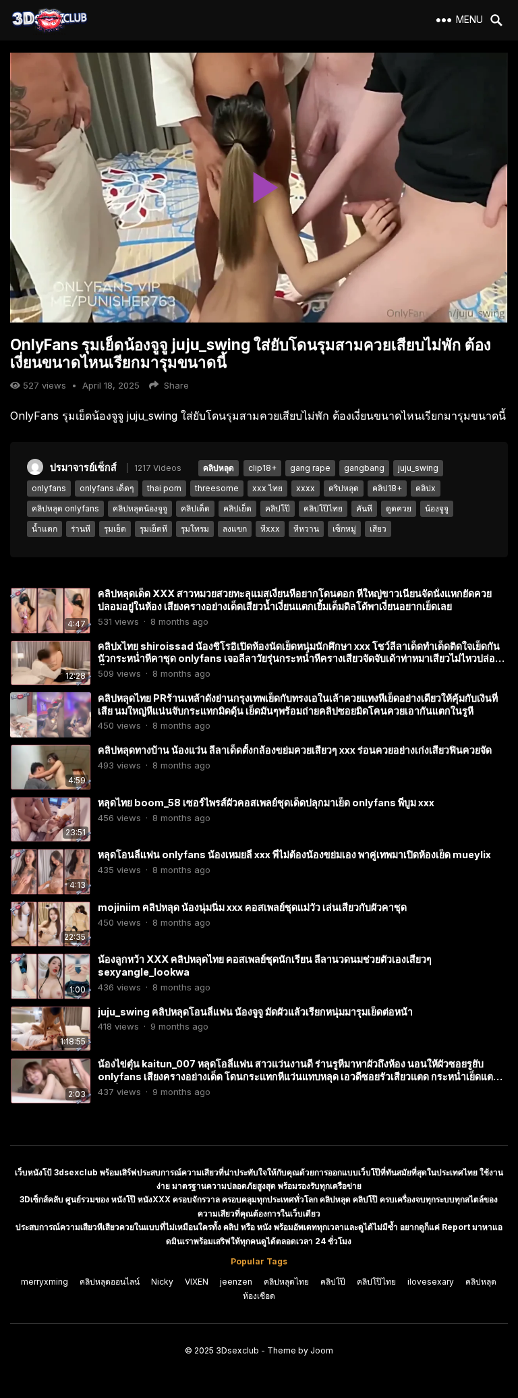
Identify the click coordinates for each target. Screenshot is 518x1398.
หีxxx (270, 529)
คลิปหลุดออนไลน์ (110, 1282)
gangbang (364, 468)
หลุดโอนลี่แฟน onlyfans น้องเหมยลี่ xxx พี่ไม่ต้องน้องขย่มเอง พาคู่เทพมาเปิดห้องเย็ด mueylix (294, 854)
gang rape (310, 468)
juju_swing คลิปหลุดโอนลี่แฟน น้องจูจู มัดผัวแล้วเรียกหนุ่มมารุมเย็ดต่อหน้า (255, 1011)
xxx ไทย (267, 488)
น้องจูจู (437, 508)
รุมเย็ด (115, 529)
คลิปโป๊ (277, 508)
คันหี (364, 508)
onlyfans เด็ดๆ (107, 488)
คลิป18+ (387, 488)
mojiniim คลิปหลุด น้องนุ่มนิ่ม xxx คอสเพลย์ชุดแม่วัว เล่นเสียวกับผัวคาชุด (252, 907)
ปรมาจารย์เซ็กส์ (83, 467)
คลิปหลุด (218, 468)
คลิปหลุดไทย (286, 1282)
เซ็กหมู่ (344, 529)
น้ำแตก (44, 529)
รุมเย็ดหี (153, 529)
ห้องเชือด (259, 1296)
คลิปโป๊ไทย (323, 508)
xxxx (305, 488)
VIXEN (196, 1282)
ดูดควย (398, 508)
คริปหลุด (343, 488)
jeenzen (236, 1282)
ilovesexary (430, 1282)
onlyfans (49, 488)
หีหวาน (306, 529)
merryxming (44, 1282)
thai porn (164, 488)
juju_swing (418, 468)
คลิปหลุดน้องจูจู (140, 508)
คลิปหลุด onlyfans (65, 508)
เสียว (378, 529)
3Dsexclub (237, 1350)
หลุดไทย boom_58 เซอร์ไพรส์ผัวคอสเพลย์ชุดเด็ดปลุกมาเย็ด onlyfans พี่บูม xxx (266, 802)
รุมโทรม (195, 529)
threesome (217, 488)
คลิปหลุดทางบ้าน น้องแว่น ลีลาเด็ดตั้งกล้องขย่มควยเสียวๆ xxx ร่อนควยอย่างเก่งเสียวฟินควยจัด (295, 750)
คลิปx (425, 488)
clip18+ (262, 468)
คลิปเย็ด (237, 508)
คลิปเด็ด (195, 508)
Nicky (162, 1282)
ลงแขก (235, 529)
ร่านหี (80, 529)
